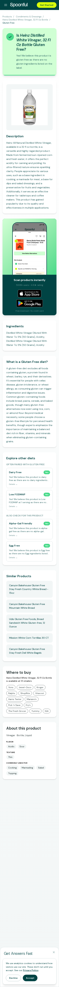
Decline (13, 978)
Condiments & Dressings (29, 16)
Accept (30, 978)
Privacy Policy (30, 970)
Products (7, 16)
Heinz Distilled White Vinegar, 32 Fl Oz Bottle (25, 19)
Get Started (46, 5)
